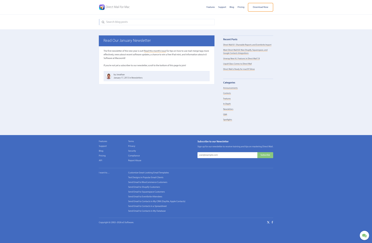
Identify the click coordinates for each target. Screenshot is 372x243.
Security (132, 151)
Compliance (134, 156)
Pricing (241, 7)
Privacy (131, 146)
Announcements (230, 88)
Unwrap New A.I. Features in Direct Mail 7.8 (241, 59)
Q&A (225, 114)
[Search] (103, 22)
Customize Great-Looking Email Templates (148, 173)
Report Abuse (134, 160)
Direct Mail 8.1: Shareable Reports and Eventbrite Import (247, 45)
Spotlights (227, 120)
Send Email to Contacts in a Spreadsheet (147, 206)
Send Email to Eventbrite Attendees (145, 197)
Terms (131, 141)
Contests (227, 93)
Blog (232, 7)
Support (222, 7)
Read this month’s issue (155, 51)
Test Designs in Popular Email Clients (145, 177)
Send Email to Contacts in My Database (147, 211)
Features (210, 7)
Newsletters (137, 78)
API (100, 160)
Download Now (260, 7)
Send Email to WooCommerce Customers (147, 182)
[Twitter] (268, 223)
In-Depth (227, 104)
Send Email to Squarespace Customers (146, 192)
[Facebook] (272, 223)
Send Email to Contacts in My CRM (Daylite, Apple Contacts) (156, 201)
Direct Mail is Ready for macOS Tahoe (239, 69)
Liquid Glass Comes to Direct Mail (237, 64)
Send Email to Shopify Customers (144, 187)
